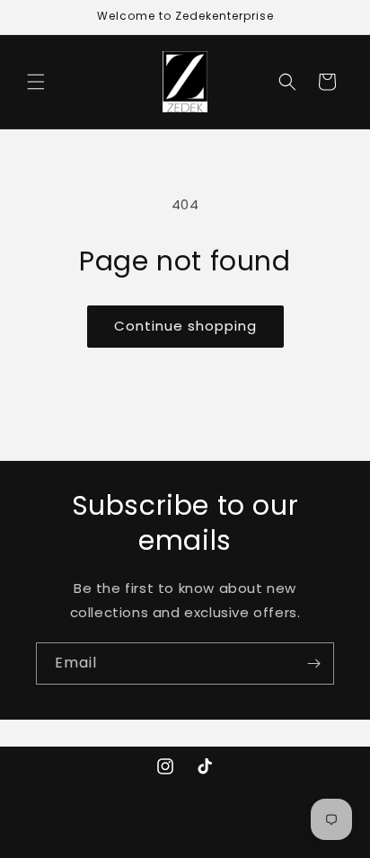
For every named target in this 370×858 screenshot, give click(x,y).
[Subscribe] (313, 663)
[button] (36, 82)
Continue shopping (185, 325)
